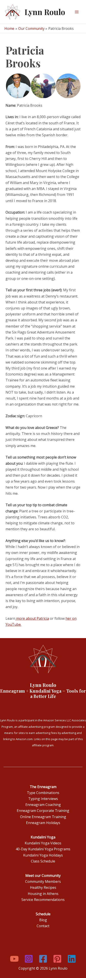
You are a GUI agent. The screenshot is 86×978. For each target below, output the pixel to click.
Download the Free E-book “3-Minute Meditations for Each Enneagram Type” (40, 47)
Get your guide (20, 57)
